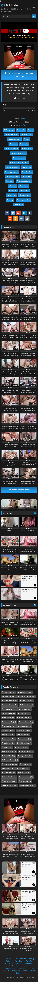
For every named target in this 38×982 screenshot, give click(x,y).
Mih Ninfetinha (25, 743)
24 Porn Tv (29, 963)
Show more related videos (19, 490)
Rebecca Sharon (11, 760)
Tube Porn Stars (13, 966)
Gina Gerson (25, 726)
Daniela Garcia (10, 705)
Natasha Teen (27, 751)
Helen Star (9, 730)
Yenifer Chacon (10, 785)
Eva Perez (9, 717)
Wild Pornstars (20, 959)
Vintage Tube (10, 968)
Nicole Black (9, 756)
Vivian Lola (26, 781)
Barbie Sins (9, 696)
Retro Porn (23, 968)
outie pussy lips (13, 176)
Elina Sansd (9, 713)
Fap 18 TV (9, 963)
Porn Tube (26, 966)
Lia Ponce (8, 743)
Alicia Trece (9, 692)
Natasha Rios (10, 751)
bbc (27, 139)
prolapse (27, 176)
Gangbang (9, 130)
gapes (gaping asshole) (19, 162)
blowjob (24, 144)
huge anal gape (13, 167)
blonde (14, 144)
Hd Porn (8, 959)
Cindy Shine (27, 700)
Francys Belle (10, 722)
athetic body (27, 134)
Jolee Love (9, 734)
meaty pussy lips (12, 172)
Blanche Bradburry (27, 696)
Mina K (8, 747)
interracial (27, 167)
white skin (19, 204)
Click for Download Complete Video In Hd (20, 75)
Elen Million (26, 709)
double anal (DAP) (19, 153)
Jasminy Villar (25, 730)
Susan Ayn (25, 772)
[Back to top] (31, 976)
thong (11, 200)
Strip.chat (4, 508)
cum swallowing (13, 148)
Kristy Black (9, 739)
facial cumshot (19, 158)
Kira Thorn (24, 734)
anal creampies (12, 134)
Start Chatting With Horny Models (25, 506)
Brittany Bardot (10, 700)
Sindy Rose (23, 125)
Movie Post (18, 961)
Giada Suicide (27, 722)
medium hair (28, 172)
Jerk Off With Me (27, 589)
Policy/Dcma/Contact (19, 971)
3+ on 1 (21, 130)
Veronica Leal (27, 777)
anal (31, 130)
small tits (13, 190)
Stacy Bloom (9, 772)
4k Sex (18, 963)
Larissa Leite (25, 739)
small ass (24, 186)
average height (15, 139)
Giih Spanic (9, 726)
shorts (13, 186)
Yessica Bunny (28, 785)
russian (10, 181)
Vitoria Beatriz (10, 781)
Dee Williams (9, 709)
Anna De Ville (25, 692)
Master (22, 119)
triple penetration (24, 200)
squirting (25, 190)
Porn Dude (30, 961)
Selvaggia (8, 768)
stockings (13, 195)
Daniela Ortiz (27, 705)
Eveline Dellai (25, 717)
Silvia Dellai (24, 768)
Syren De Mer (10, 777)
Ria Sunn (26, 764)
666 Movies (11, 5)
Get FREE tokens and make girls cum (27, 893)
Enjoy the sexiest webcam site (7, 506)
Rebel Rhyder (10, 764)
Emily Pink (24, 713)
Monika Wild (22, 747)
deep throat (27, 148)
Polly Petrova (26, 756)
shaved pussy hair (25, 181)
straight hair (25, 195)
